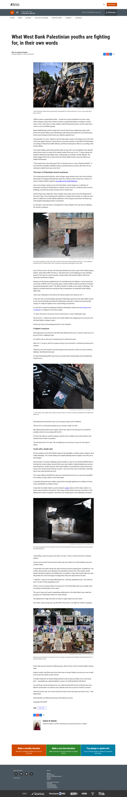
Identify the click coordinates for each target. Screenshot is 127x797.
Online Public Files (52, 786)
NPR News (42, 708)
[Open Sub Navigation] (15, 18)
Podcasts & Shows (41, 18)
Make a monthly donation (29, 748)
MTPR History (50, 775)
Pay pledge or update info (98, 748)
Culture (28, 18)
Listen (12, 18)
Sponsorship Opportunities (54, 776)
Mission (49, 773)
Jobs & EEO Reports (52, 787)
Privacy (49, 777)
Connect (68, 18)
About (48, 770)
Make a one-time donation (63, 748)
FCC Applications (51, 785)
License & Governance (53, 782)
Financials (49, 783)
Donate (112, 4)
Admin (49, 779)
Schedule (78, 18)
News (20, 18)
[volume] (17, 12)
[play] (12, 13)
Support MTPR (57, 18)
